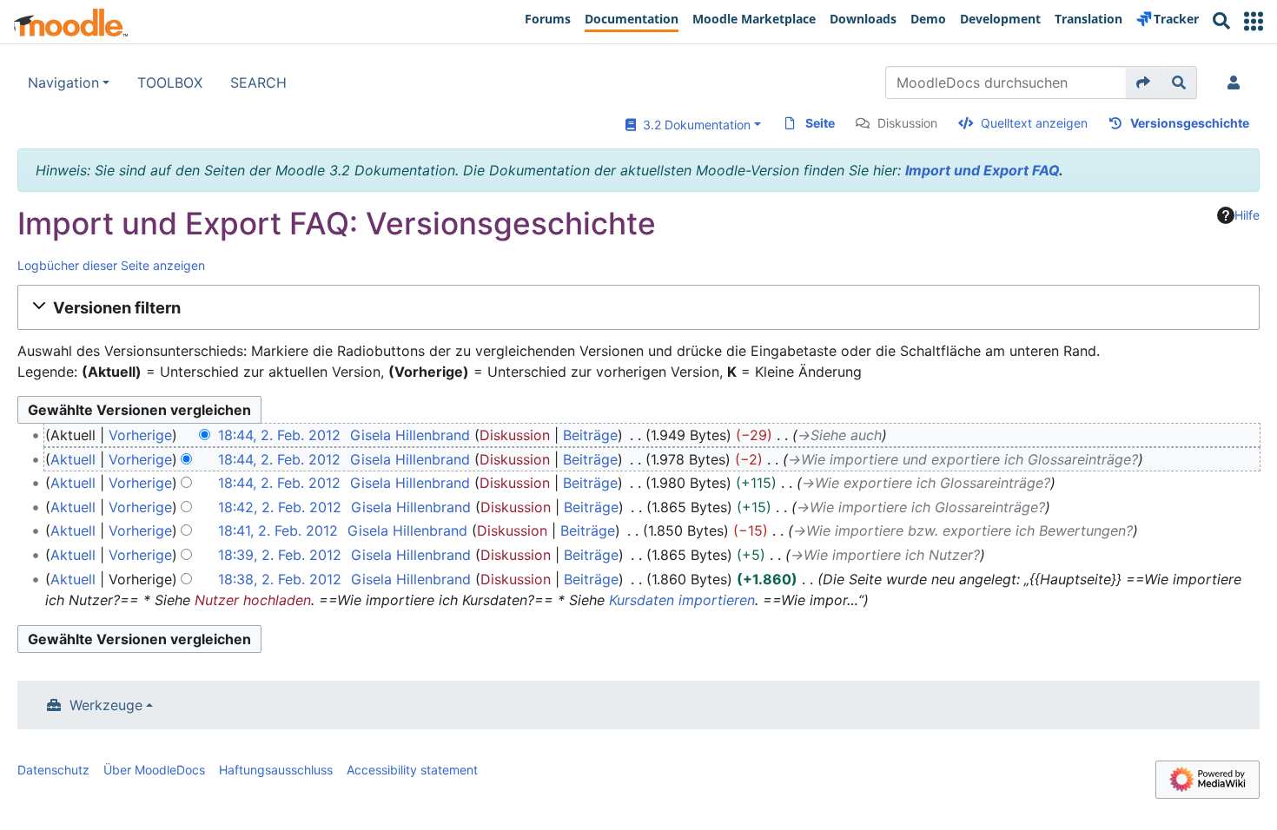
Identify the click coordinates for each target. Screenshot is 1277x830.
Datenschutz (53, 769)
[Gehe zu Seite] (1143, 82)
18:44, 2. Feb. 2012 (279, 435)
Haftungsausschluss (276, 769)
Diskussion (907, 122)
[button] (1253, 21)
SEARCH (258, 82)
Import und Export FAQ (982, 170)
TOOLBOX (169, 82)
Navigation (63, 82)
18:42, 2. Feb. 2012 (279, 507)
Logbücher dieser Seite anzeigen (111, 265)
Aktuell (73, 459)
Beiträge (590, 435)
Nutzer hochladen (253, 600)
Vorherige (140, 435)
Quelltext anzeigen (1034, 122)
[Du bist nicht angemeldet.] (1237, 82)
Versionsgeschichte (1189, 122)
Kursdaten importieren (682, 600)
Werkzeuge (105, 705)
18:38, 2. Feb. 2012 (279, 579)
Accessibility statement (412, 769)
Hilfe (1247, 215)
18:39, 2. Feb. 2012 (279, 554)
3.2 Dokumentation (693, 124)
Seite (820, 122)
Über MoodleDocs (154, 769)
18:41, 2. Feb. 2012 (278, 530)
